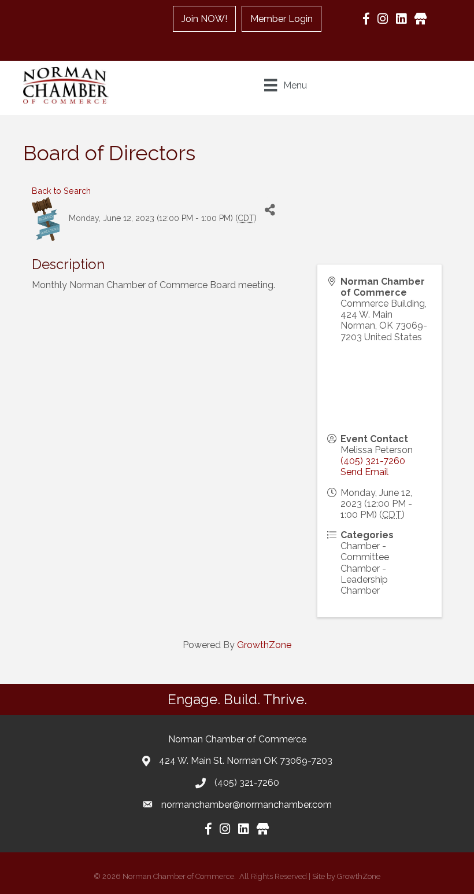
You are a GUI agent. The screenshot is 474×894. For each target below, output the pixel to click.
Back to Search (61, 191)
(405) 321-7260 (372, 460)
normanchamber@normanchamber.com (246, 804)
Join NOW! (204, 18)
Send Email (364, 471)
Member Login (281, 18)
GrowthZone (264, 644)
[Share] (270, 210)
